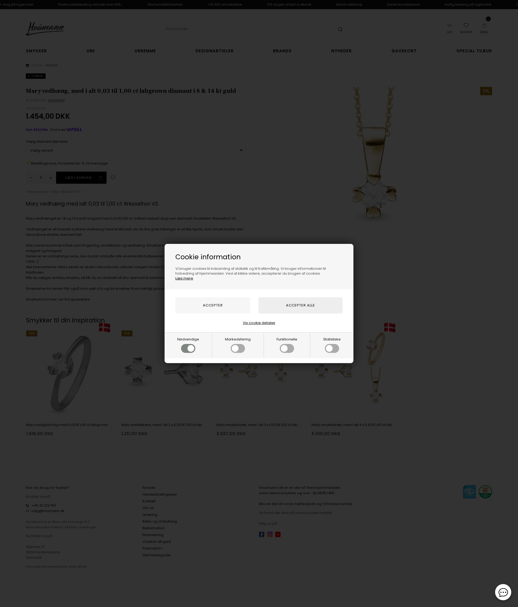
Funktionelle (287, 339)
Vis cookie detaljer (259, 322)
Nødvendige (188, 339)
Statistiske (332, 339)
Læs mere (184, 278)
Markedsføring (238, 339)
